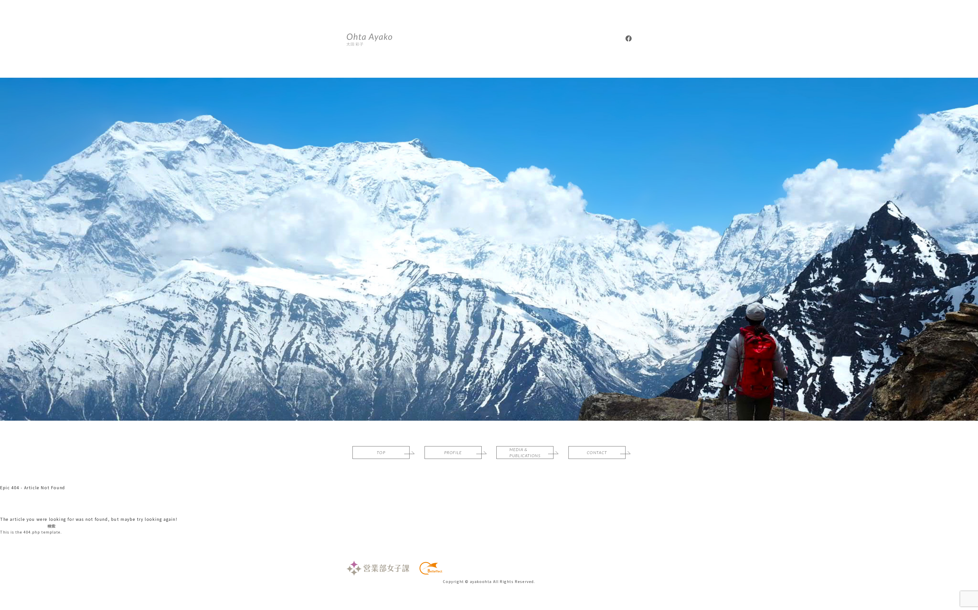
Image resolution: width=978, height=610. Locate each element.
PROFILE (453, 452)
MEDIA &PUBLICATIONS (524, 452)
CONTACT (597, 452)
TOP (381, 452)
